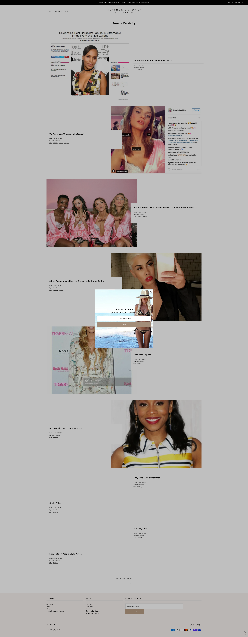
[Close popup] (151, 291)
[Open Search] (229, 2)
